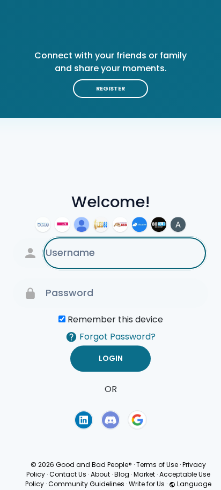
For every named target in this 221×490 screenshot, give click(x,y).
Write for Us (147, 483)
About (100, 474)
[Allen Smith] (178, 224)
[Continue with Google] (137, 419)
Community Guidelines (86, 483)
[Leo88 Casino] (100, 224)
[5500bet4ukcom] (81, 224)
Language (193, 483)
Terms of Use (157, 464)
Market (144, 474)
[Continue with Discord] (110, 419)
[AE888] (120, 224)
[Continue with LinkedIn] (83, 419)
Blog (121, 474)
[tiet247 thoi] (139, 224)
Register (110, 88)
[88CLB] (158, 224)
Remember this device (115, 319)
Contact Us (67, 474)
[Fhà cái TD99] (62, 224)
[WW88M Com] (42, 224)
